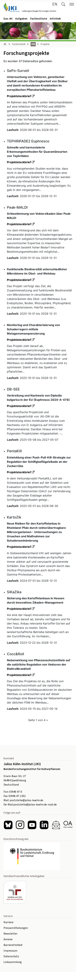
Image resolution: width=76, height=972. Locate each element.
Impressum (10, 951)
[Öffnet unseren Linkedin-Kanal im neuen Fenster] (44, 825)
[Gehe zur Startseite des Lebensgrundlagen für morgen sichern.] (12, 7)
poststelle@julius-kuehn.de (26, 800)
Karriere (8, 922)
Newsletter (10, 934)
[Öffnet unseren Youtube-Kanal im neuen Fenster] (32, 825)
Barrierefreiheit (13, 945)
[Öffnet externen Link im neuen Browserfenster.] (38, 856)
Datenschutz (11, 956)
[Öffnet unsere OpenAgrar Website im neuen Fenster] (67, 825)
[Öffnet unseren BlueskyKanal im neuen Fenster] (8, 825)
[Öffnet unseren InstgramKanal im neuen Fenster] (20, 825)
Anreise (8, 939)
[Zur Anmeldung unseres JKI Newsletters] (56, 825)
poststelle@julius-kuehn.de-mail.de (35, 805)
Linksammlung (13, 962)
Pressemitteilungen (16, 928)
